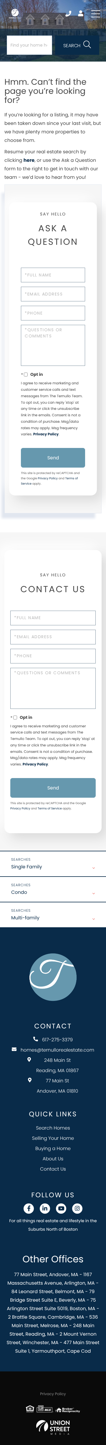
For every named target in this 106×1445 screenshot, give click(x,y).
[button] (77, 45)
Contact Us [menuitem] (53, 1169)
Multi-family (25, 917)
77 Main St (57, 1085)
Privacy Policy (46, 434)
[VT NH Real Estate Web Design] (53, 1427)
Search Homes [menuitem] (53, 1128)
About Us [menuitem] (53, 1158)
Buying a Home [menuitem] (53, 1148)
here (29, 160)
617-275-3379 (68, 14)
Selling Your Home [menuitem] (53, 1138)
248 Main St (57, 1065)
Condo (19, 892)
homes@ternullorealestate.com (57, 1050)
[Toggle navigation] (95, 13)
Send (53, 457)
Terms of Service (50, 808)
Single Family (26, 866)
